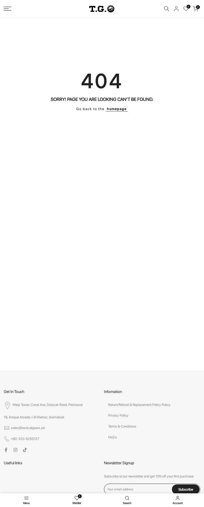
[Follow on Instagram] (15, 450)
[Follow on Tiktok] (25, 450)
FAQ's (112, 437)
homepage (117, 109)
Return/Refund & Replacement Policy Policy (139, 405)
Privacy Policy (118, 415)
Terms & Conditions (122, 426)
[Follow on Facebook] (6, 450)
